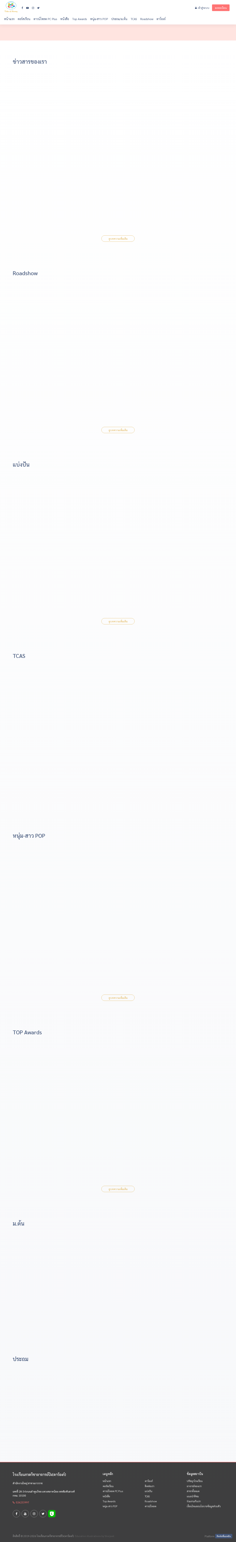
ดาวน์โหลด (150, 1506)
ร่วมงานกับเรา (194, 1501)
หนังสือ (64, 19)
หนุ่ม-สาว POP (99, 19)
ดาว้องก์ (161, 19)
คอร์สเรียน (24, 19)
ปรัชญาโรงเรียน (195, 1481)
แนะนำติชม (193, 1496)
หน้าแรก (9, 19)
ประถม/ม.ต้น (119, 19)
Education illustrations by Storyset (94, 1536)
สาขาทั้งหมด (193, 1491)
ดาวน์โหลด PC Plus (45, 19)
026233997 (22, 1502)
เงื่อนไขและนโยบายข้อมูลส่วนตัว (204, 1506)
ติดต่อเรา (149, 1486)
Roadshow (146, 19)
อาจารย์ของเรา (194, 1486)
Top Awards (79, 19)
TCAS (134, 19)
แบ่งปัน (148, 1491)
